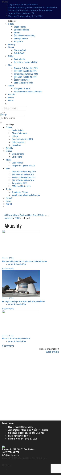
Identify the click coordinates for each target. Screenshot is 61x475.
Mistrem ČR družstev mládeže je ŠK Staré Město (30, 10)
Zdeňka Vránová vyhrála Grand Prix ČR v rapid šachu (32, 7)
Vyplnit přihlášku (52, 351)
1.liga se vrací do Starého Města (23, 4)
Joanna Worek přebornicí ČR (21, 13)
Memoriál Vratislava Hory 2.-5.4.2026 (25, 16)
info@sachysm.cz (10, 455)
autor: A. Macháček (17, 264)
